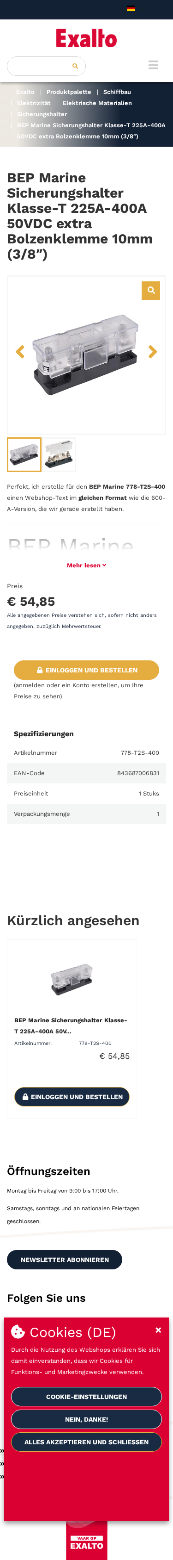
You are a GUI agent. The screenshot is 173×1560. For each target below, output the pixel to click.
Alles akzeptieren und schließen (86, 1442)
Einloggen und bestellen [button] (90, 670)
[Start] (86, 38)
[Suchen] (75, 66)
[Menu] (153, 65)
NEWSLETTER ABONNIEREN (65, 1259)
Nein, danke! (86, 1419)
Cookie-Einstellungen (86, 1396)
